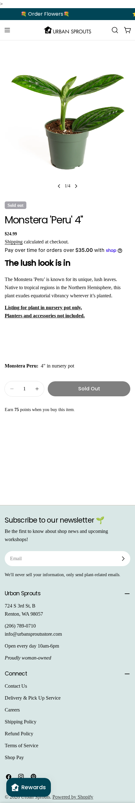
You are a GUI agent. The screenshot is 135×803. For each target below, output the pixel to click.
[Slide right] (76, 186)
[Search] (115, 30)
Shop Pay (14, 757)
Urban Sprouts (35, 797)
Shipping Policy (20, 721)
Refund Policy (19, 733)
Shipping (14, 241)
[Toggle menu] (7, 30)
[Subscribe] (123, 558)
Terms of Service (21, 745)
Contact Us (16, 686)
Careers (12, 709)
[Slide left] (59, 186)
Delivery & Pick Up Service (33, 698)
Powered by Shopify (72, 797)
